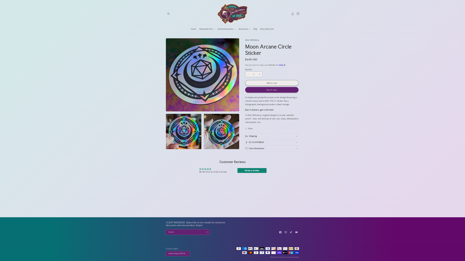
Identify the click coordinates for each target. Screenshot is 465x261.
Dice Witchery (281, 257)
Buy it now (272, 90)
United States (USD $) (176, 253)
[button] (168, 13)
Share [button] (250, 128)
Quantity (248, 69)
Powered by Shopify (292, 257)
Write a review (252, 170)
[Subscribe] (206, 232)
